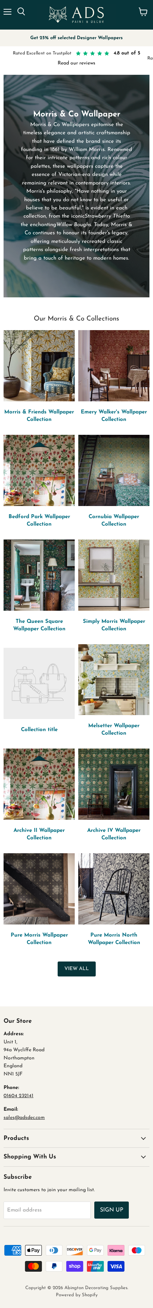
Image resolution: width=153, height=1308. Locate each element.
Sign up (111, 1210)
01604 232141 (18, 1096)
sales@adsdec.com (24, 1117)
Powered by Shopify (76, 1295)
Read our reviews (76, 63)
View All (76, 968)
